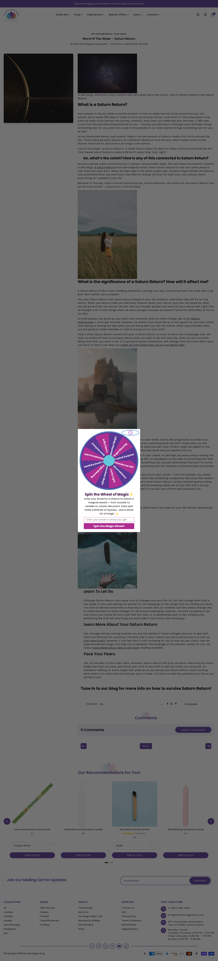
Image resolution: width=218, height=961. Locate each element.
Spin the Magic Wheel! (109, 526)
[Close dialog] (130, 432)
